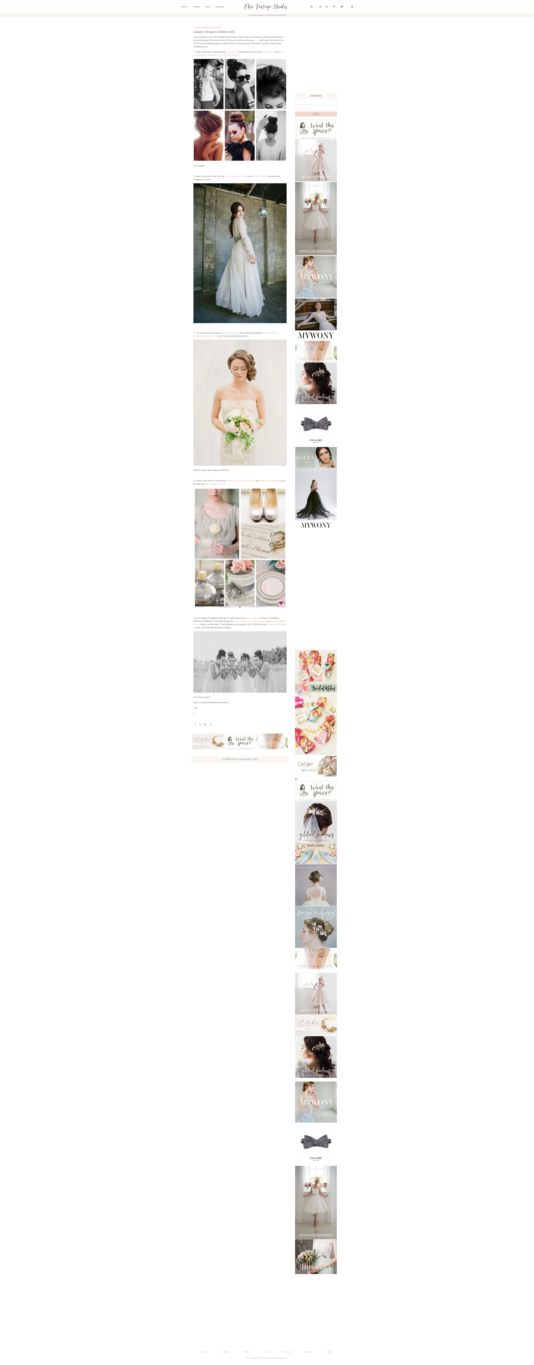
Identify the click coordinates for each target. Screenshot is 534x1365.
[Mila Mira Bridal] (316, 1256)
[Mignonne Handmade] (272, 741)
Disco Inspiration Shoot (236, 176)
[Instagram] (327, 6)
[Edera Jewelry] (316, 457)
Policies (246, 1352)
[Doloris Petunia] (316, 885)
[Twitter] (342, 6)
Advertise (308, 1352)
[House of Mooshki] (316, 160)
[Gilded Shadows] (316, 383)
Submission (287, 1352)
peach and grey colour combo (241, 480)
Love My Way (232, 52)
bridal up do (268, 52)
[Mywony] (316, 277)
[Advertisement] (316, 74)
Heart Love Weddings (270, 480)
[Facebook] (320, 6)
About (205, 1352)
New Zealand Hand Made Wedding (251, 621)
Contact (226, 1352)
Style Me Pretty (259, 176)
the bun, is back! (230, 55)
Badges (329, 1352)
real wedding (253, 618)
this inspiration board (215, 484)
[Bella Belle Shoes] (316, 853)
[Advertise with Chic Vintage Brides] (240, 741)
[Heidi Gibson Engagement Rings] (316, 766)
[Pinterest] (334, 6)
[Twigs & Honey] (316, 927)
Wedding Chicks (231, 333)
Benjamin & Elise (274, 624)
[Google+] (211, 724)
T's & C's (266, 1352)
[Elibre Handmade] (208, 741)
